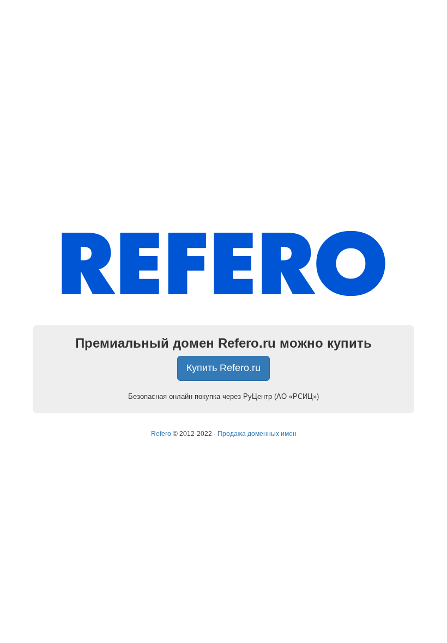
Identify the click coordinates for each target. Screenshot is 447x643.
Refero (161, 434)
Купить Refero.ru (223, 367)
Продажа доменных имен (257, 434)
